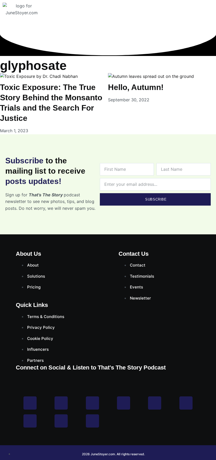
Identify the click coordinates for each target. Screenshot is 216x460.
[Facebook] (30, 403)
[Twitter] (92, 403)
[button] (211, 17)
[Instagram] (61, 403)
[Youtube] (123, 403)
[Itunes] (61, 421)
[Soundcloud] (92, 421)
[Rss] (30, 421)
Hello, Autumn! (136, 87)
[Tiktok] (186, 403)
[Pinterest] (154, 403)
